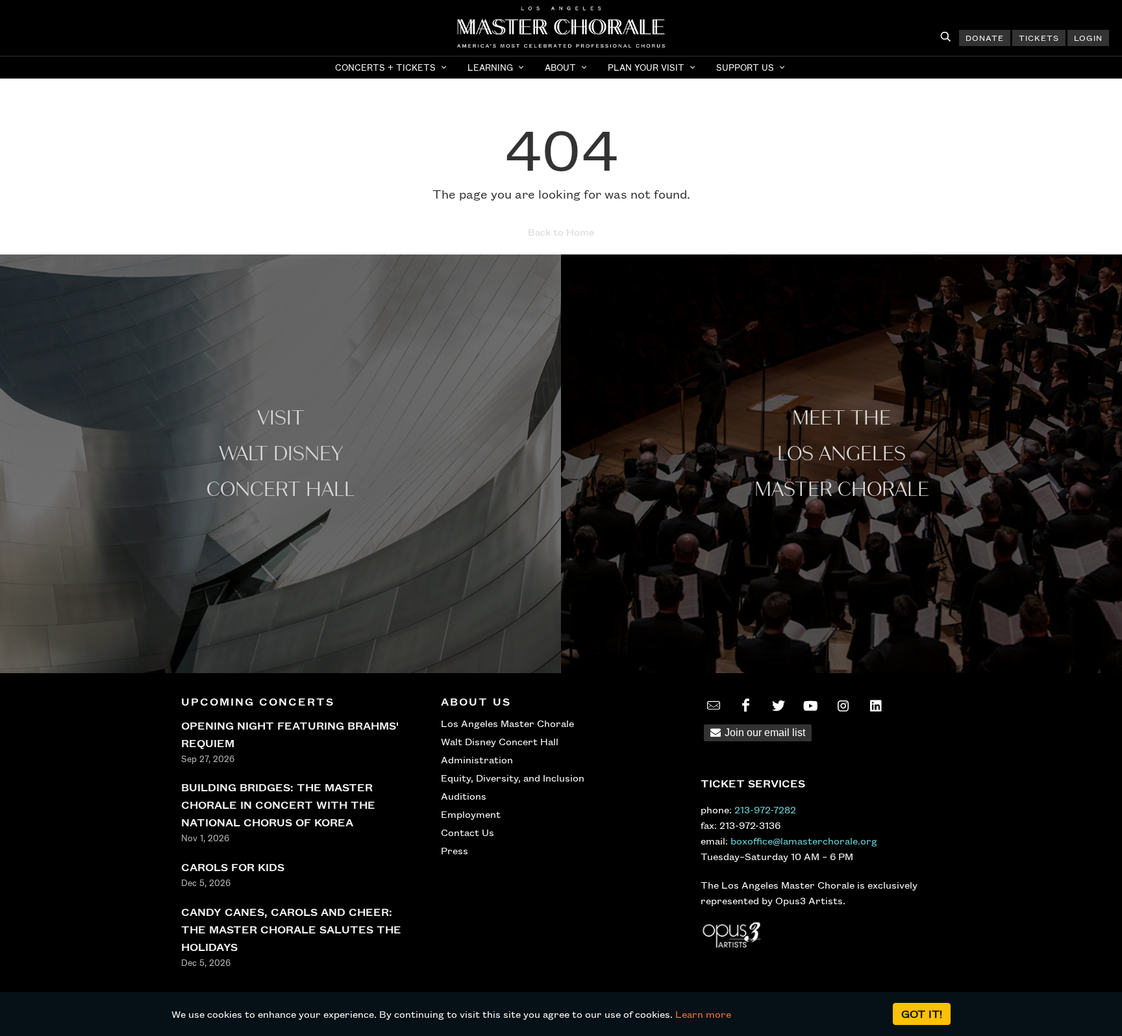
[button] (392, 67)
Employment (471, 814)
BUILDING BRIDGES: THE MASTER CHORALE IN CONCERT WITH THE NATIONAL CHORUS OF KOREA (278, 805)
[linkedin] (876, 706)
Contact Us (467, 832)
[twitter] (779, 706)
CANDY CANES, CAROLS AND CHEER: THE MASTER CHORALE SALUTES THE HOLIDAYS (291, 929)
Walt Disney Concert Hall (499, 741)
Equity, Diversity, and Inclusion (512, 777)
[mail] (714, 706)
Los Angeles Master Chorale (507, 723)
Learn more (703, 1013)
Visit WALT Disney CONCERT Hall (280, 454)
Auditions (463, 795)
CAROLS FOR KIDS (232, 866)
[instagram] (843, 706)
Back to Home (561, 231)
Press (454, 850)
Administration (477, 759)
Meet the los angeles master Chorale (841, 454)
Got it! (921, 1013)
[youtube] (811, 706)
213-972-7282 (765, 809)
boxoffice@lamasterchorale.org (803, 840)
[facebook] (746, 706)
